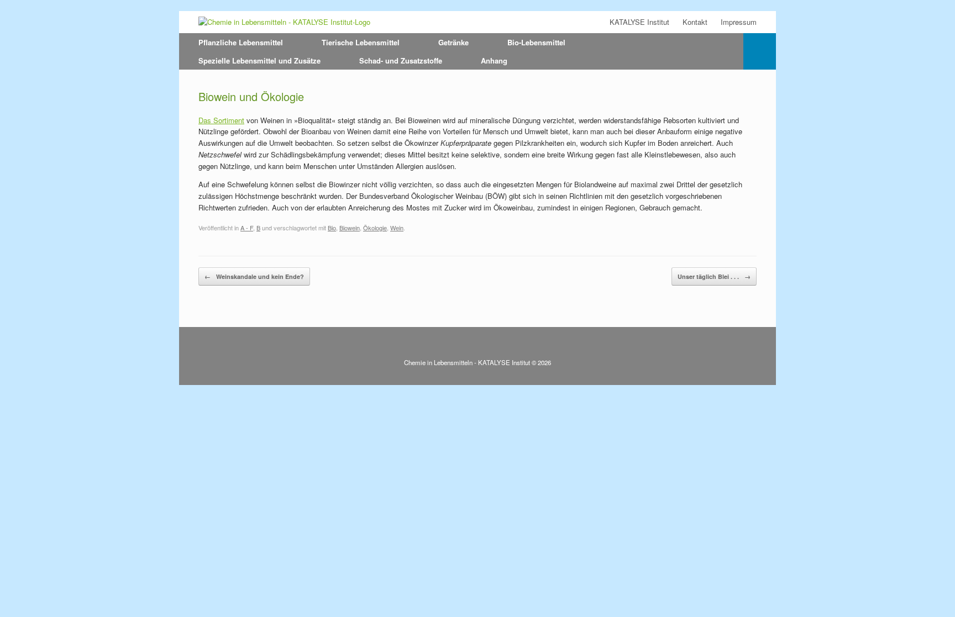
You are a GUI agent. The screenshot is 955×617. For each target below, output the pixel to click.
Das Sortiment (221, 120)
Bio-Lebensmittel (536, 42)
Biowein (349, 227)
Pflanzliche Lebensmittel (240, 42)
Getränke (453, 42)
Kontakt (695, 22)
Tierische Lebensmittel (361, 42)
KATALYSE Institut (639, 22)
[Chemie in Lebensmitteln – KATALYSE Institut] (284, 22)
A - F (246, 227)
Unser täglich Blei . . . (714, 276)
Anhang (494, 60)
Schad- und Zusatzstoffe (400, 60)
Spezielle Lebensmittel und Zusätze (259, 60)
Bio (332, 227)
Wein (396, 227)
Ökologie (375, 227)
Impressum (739, 22)
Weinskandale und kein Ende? (254, 276)
